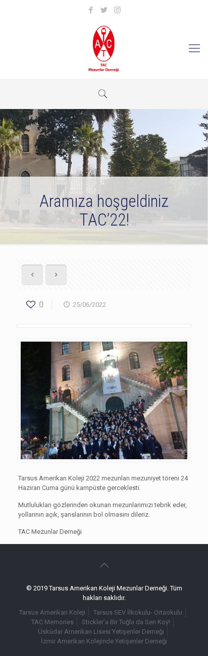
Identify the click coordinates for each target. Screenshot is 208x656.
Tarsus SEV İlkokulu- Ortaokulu (137, 612)
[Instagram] (117, 10)
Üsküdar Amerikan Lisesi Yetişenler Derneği (101, 631)
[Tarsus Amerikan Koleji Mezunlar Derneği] (104, 48)
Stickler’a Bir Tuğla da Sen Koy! (126, 622)
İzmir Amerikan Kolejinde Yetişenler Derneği (104, 641)
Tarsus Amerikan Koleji (52, 612)
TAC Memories (52, 622)
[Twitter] (104, 10)
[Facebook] (91, 10)
